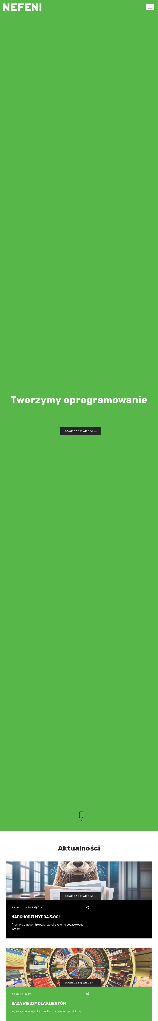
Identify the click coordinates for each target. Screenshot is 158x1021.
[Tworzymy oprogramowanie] (22, 5)
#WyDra (37, 907)
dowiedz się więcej (79, 431)
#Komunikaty (21, 907)
